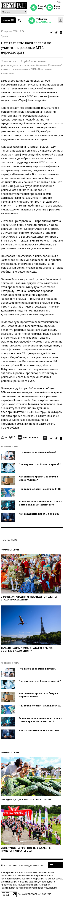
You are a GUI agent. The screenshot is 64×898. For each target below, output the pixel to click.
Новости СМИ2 (9, 540)
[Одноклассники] (61, 32)
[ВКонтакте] (51, 32)
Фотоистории (10, 549)
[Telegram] (56, 32)
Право (4, 36)
